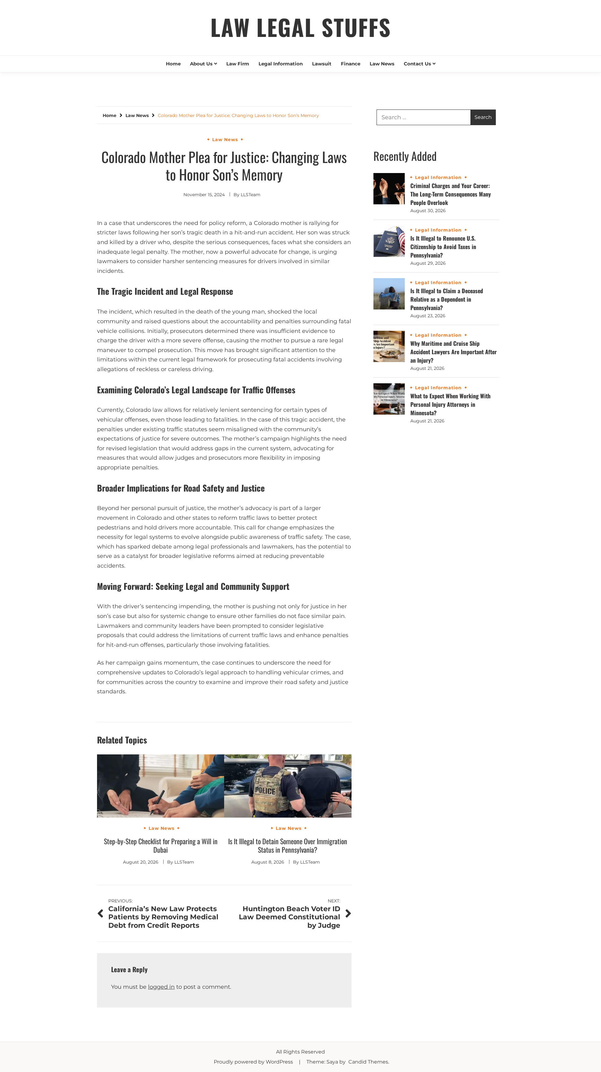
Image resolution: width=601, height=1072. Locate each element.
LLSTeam (250, 194)
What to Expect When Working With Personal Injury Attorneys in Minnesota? (450, 404)
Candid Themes (368, 1062)
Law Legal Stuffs (300, 26)
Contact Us (417, 64)
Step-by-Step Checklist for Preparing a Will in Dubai (161, 845)
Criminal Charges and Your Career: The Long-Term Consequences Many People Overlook (450, 194)
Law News (382, 64)
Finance (350, 64)
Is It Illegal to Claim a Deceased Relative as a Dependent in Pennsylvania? (446, 299)
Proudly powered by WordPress (254, 1062)
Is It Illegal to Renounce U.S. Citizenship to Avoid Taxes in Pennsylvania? (443, 246)
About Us (201, 64)
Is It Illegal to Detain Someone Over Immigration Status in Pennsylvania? (287, 845)
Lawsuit (321, 64)
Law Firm (237, 64)
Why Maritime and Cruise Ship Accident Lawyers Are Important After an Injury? (453, 351)
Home (173, 64)
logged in (161, 986)
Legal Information (281, 64)
